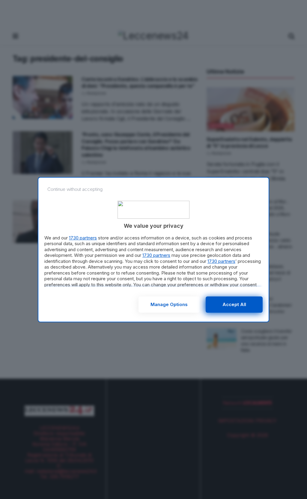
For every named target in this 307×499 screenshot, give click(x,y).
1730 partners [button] (83, 238)
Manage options (169, 304)
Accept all (234, 304)
